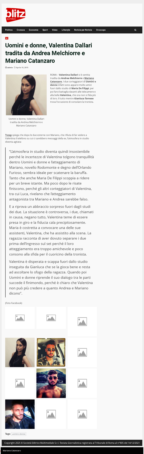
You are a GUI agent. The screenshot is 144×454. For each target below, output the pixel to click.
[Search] (135, 30)
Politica (9, 30)
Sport (45, 30)
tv (6, 38)
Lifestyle (66, 30)
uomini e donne (18, 434)
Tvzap (8, 135)
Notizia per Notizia (83, 30)
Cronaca (21, 30)
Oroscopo (101, 30)
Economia (33, 30)
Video (55, 30)
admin (10, 67)
